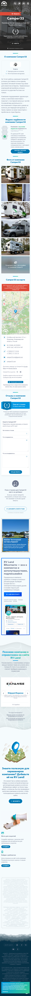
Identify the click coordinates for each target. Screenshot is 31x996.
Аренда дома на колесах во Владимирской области (15, 715)
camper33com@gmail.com (15, 357)
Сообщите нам (7, 377)
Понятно (5, 991)
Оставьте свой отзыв (19, 406)
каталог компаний (16, 918)
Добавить (16, 801)
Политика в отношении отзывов (15, 512)
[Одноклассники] (17, 949)
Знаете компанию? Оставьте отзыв (15, 37)
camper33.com (11, 361)
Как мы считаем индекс (20, 151)
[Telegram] (21, 945)
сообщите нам (15, 289)
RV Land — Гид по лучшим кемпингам (17, 967)
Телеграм (20, 599)
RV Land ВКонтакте (13, 594)
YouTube (15, 601)
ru (24, 3)
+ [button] (4, 294)
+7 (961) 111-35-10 (13, 353)
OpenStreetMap (26, 333)
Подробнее (17, 704)
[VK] (25, 945)
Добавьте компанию (18, 669)
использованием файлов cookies (19, 985)
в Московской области (15, 696)
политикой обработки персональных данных (14, 986)
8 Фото (16, 43)
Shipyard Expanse (15, 693)
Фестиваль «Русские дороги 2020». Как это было (15, 959)
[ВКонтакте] (17, 372)
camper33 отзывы (13, 925)
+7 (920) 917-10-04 (13, 351)
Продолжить (15, 472)
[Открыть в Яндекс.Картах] (4, 304)
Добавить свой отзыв (16, 509)
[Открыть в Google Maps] (4, 300)
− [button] (4, 296)
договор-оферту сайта (21, 989)
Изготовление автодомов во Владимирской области (15, 719)
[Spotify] (17, 945)
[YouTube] (20, 372)
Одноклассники (8, 601)
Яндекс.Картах (13, 368)
